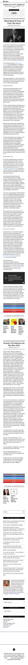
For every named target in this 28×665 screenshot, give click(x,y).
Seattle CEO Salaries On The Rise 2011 (14, 344)
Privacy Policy (17, 659)
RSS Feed (17, 658)
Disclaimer (10, 659)
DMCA (22, 658)
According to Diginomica (17, 266)
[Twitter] (26, 1)
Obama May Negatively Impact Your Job (14, 498)
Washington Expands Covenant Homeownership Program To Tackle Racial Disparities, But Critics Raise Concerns (13, 529)
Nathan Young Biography (9, 550)
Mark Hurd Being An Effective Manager (13, 329)
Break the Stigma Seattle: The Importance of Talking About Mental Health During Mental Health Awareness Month (13, 569)
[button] (23, 512)
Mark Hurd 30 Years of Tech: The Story (14, 22)
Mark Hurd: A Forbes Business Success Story (21, 330)
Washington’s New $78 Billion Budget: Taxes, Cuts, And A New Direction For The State (13, 534)
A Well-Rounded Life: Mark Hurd (6, 329)
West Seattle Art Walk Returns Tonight (12, 525)
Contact (13, 658)
